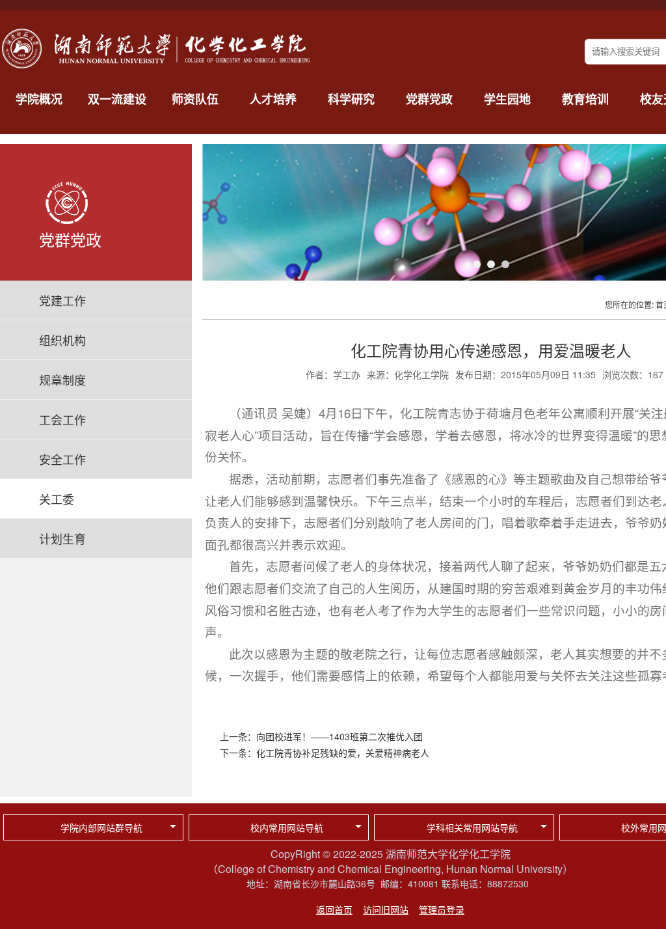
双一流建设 (117, 98)
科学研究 (351, 98)
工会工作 (62, 419)
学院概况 (39, 98)
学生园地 (507, 98)
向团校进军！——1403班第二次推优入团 (339, 736)
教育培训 (585, 98)
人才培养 (273, 98)
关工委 (56, 498)
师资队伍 (195, 98)
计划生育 (62, 538)
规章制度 (62, 379)
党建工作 (62, 300)
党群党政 (429, 98)
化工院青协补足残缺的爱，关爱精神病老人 (342, 752)
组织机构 (62, 339)
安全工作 (62, 459)
